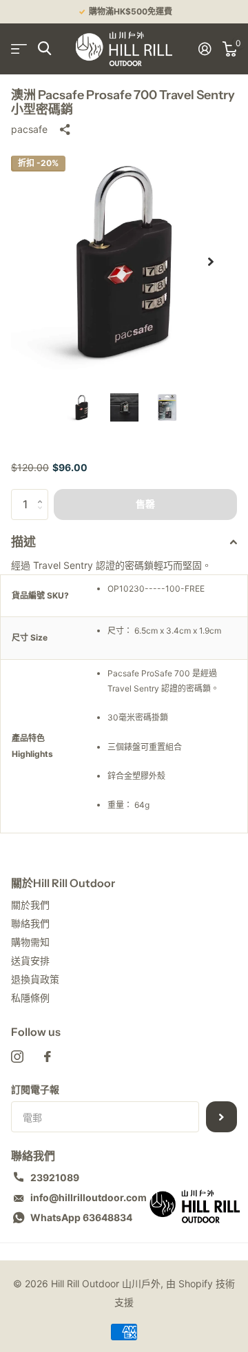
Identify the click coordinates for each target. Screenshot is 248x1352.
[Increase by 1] (43, 493)
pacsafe (29, 129)
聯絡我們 (30, 923)
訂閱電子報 (35, 1089)
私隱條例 (30, 997)
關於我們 (30, 905)
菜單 (19, 48)
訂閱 (221, 1116)
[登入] (204, 48)
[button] (211, 262)
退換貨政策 (35, 979)
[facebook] (47, 1056)
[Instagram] (17, 1056)
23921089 (54, 1177)
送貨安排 (30, 960)
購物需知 (30, 942)
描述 (23, 542)
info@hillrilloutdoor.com (88, 1197)
